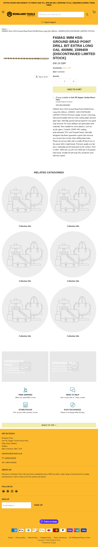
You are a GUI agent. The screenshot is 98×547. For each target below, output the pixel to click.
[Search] (87, 14)
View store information (63, 105)
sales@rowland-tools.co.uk (12, 453)
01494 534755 (10, 458)
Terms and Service (60, 538)
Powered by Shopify (49, 543)
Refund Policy (33, 538)
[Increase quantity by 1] (74, 81)
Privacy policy (20, 538)
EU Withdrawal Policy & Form (79, 538)
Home (4, 29)
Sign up (38, 505)
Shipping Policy (45, 538)
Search (10, 538)
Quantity (56, 76)
